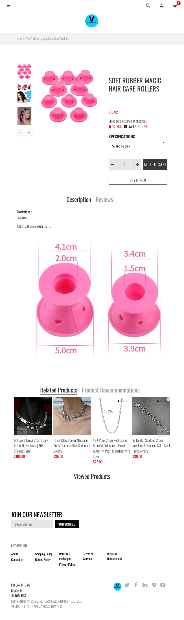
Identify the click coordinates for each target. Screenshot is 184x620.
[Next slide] (162, 431)
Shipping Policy (43, 553)
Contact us (17, 559)
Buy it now (138, 180)
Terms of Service (88, 556)
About (14, 553)
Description (78, 200)
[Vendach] (92, 21)
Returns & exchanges (65, 556)
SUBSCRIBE (66, 524)
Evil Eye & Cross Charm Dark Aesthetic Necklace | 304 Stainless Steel (31, 445)
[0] (175, 5)
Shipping (114, 121)
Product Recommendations (111, 390)
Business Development (114, 556)
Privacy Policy (67, 564)
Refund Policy (42, 559)
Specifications (122, 136)
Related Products (58, 390)
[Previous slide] (22, 431)
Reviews (104, 200)
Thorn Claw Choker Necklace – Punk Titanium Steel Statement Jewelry (71, 445)
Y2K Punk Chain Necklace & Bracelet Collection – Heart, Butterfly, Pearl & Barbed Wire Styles (111, 448)
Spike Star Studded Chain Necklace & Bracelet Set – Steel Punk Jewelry (151, 445)
